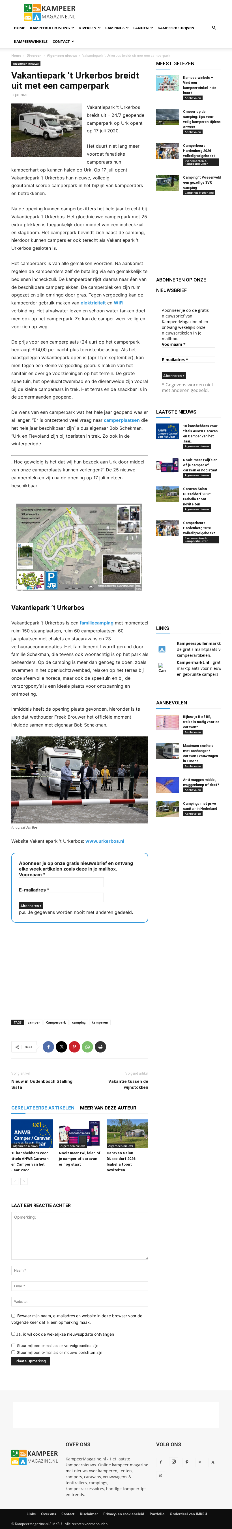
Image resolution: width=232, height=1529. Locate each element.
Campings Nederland (199, 192)
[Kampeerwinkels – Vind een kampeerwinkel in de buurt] (167, 83)
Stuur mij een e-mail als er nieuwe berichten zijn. (60, 1352)
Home (19, 27)
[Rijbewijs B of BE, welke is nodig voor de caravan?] (167, 722)
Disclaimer (89, 1513)
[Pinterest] (74, 1046)
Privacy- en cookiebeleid (123, 1513)
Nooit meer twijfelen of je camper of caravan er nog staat (79, 1158)
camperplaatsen (122, 420)
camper (34, 1022)
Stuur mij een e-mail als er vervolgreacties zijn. (58, 1345)
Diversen (87, 27)
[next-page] (23, 1181)
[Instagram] (173, 1461)
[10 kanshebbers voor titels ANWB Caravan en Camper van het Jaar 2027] (32, 1133)
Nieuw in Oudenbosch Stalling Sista (41, 1084)
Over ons (48, 1513)
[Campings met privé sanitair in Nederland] (167, 809)
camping (78, 1022)
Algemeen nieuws (62, 55)
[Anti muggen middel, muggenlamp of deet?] (167, 785)
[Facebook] (48, 1046)
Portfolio (157, 1513)
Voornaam (32, 874)
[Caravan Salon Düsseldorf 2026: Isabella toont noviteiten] (127, 1133)
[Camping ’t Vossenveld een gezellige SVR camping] (167, 183)
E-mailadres (34, 890)
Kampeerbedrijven (176, 27)
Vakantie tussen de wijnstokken (128, 1084)
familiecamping (96, 623)
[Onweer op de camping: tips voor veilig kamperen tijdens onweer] (167, 117)
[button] (214, 28)
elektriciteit (93, 303)
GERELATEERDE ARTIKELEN (42, 1108)
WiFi (118, 303)
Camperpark (56, 1022)
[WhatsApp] (87, 1046)
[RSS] (199, 1462)
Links (31, 1513)
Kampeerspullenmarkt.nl (201, 643)
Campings (114, 27)
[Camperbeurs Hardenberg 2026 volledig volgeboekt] (167, 151)
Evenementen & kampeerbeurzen (196, 162)
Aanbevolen (193, 98)
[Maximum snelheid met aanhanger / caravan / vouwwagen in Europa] (167, 751)
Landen (141, 27)
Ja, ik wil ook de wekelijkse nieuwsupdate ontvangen (64, 1334)
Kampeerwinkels (31, 41)
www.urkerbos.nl (104, 841)
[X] (61, 1046)
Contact (61, 41)
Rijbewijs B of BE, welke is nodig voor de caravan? (201, 722)
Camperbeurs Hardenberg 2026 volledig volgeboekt (199, 151)
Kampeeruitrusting (50, 27)
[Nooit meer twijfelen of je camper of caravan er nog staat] (79, 1133)
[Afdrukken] (100, 1046)
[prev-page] (14, 1181)
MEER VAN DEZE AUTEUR (108, 1108)
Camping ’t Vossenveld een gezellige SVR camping (202, 182)
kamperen (100, 1022)
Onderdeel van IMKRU (188, 1513)
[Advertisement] (79, 969)
